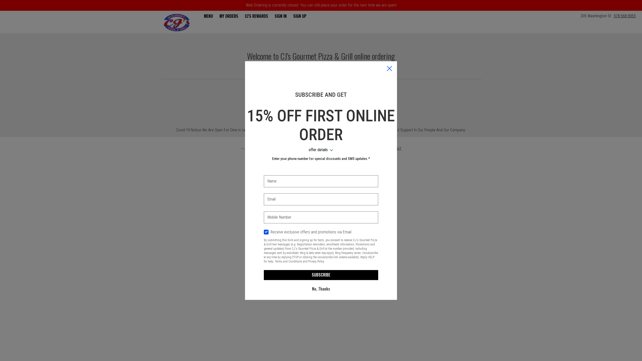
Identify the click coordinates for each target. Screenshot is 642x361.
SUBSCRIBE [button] (321, 275)
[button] (389, 69)
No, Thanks (321, 289)
